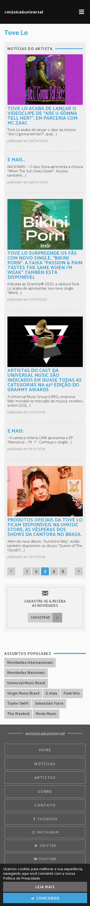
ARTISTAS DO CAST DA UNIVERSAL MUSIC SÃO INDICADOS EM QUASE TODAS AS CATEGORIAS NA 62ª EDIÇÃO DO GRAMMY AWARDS (44, 380)
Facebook (47, 819)
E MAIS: (15, 431)
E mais (51, 693)
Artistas (45, 778)
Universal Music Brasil (26, 683)
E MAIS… (16, 160)
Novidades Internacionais (30, 662)
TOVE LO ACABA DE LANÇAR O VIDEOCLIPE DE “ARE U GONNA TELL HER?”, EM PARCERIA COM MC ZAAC (42, 116)
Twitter (47, 846)
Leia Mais (45, 887)
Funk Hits (72, 693)
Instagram (47, 832)
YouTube (47, 859)
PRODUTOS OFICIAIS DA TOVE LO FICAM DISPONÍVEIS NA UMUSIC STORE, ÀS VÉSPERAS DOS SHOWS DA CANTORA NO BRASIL (45, 527)
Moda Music (46, 714)
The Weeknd (18, 714)
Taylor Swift (18, 703)
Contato (45, 805)
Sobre (45, 791)
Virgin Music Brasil (23, 693)
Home (45, 750)
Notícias (45, 764)
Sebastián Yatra (49, 703)
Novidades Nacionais (26, 673)
